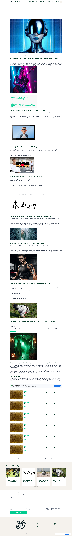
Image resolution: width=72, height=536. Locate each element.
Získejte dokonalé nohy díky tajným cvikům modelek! (19, 99)
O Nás (53, 1)
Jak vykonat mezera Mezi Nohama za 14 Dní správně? (20, 97)
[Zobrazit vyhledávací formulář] (61, 2)
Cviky (30, 1)
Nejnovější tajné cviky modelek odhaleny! (17, 98)
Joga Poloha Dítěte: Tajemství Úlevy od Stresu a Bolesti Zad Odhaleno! (51, 458)
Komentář (12, 497)
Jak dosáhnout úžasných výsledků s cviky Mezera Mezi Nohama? (22, 100)
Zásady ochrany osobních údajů (40, 533)
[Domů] (10, 55)
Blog (37, 523)
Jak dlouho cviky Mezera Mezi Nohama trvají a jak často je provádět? (22, 104)
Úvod (26, 1)
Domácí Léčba (53, 523)
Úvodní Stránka (38, 521)
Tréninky (52, 526)
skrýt (25, 95)
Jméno (12, 509)
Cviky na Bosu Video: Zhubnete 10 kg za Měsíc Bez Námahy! (28, 480)
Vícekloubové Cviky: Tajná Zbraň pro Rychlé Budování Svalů (58, 480)
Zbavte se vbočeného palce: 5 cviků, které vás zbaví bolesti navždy (43, 480)
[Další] (64, 477)
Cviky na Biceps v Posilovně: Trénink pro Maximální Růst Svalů (12, 480)
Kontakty (57, 1)
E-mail (29, 509)
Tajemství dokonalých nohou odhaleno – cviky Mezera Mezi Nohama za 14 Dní (24, 105)
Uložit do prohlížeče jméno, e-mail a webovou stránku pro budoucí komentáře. (53, 509)
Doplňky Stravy (42, 1)
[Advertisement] (36, 9)
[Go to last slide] (7, 477)
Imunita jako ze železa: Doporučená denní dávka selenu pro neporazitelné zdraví (20, 458)
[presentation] (13, 472)
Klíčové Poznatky (13, 106)
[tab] (34, 486)
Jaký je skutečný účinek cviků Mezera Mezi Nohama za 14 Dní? (21, 103)
